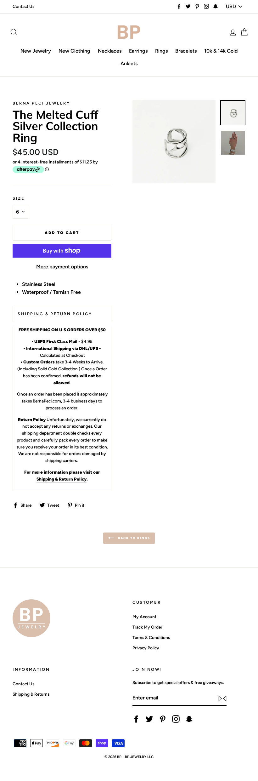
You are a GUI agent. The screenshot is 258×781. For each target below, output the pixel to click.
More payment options (62, 267)
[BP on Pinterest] (162, 719)
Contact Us (23, 6)
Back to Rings (133, 538)
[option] (174, 141)
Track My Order (147, 627)
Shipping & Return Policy (61, 479)
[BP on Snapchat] (189, 719)
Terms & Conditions (151, 637)
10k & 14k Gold (221, 51)
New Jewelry (35, 51)
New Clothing (74, 51)
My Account (144, 616)
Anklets (129, 63)
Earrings (138, 51)
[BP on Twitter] (149, 719)
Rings (161, 51)
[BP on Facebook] (136, 719)
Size (19, 198)
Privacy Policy (145, 647)
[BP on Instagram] (176, 719)
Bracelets (186, 51)
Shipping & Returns (31, 694)
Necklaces (109, 51)
